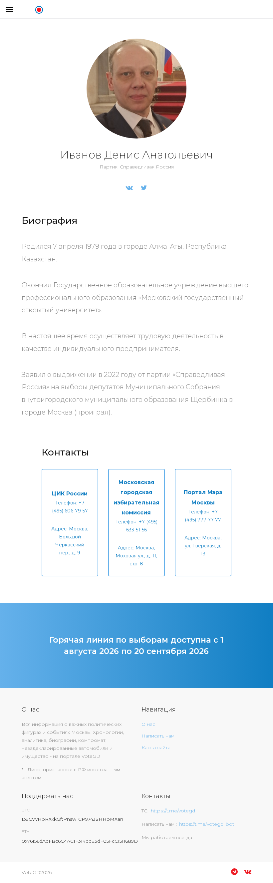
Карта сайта (155, 747)
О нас (148, 724)
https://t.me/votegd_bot (206, 824)
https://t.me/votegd (173, 811)
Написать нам (157, 736)
